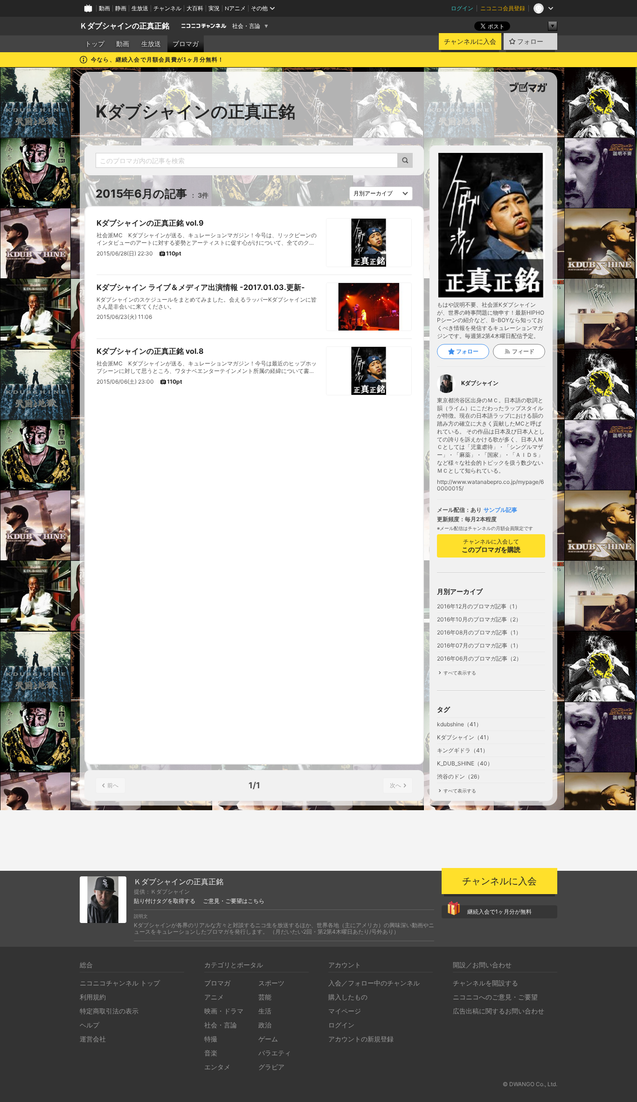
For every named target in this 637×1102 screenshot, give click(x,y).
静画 (120, 8)
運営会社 (93, 1039)
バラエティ (274, 1053)
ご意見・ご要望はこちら (233, 901)
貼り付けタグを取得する (164, 901)
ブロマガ (186, 44)
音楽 (210, 1053)
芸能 (264, 997)
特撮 (210, 1039)
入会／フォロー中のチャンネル (374, 983)
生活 (264, 1011)
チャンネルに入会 (470, 41)
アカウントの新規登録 (361, 1039)
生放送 (140, 8)
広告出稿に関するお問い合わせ (498, 1011)
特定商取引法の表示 (109, 1011)
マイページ (344, 1011)
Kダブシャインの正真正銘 (195, 111)
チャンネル (167, 8)
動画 (104, 8)
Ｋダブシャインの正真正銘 (124, 26)
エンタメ (217, 1067)
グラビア (271, 1067)
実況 (214, 8)
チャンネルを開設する (485, 983)
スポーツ (271, 983)
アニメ (214, 997)
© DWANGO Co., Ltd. (530, 1084)
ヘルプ (89, 1025)
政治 (264, 1025)
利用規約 (93, 997)
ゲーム (268, 1039)
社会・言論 (246, 26)
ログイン (462, 8)
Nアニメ (235, 8)
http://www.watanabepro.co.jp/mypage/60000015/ (490, 485)
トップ (94, 44)
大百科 (195, 8)
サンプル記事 (500, 510)
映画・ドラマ (223, 1011)
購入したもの (347, 997)
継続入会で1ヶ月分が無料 (499, 911)
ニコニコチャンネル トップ (120, 983)
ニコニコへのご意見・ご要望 (495, 997)
